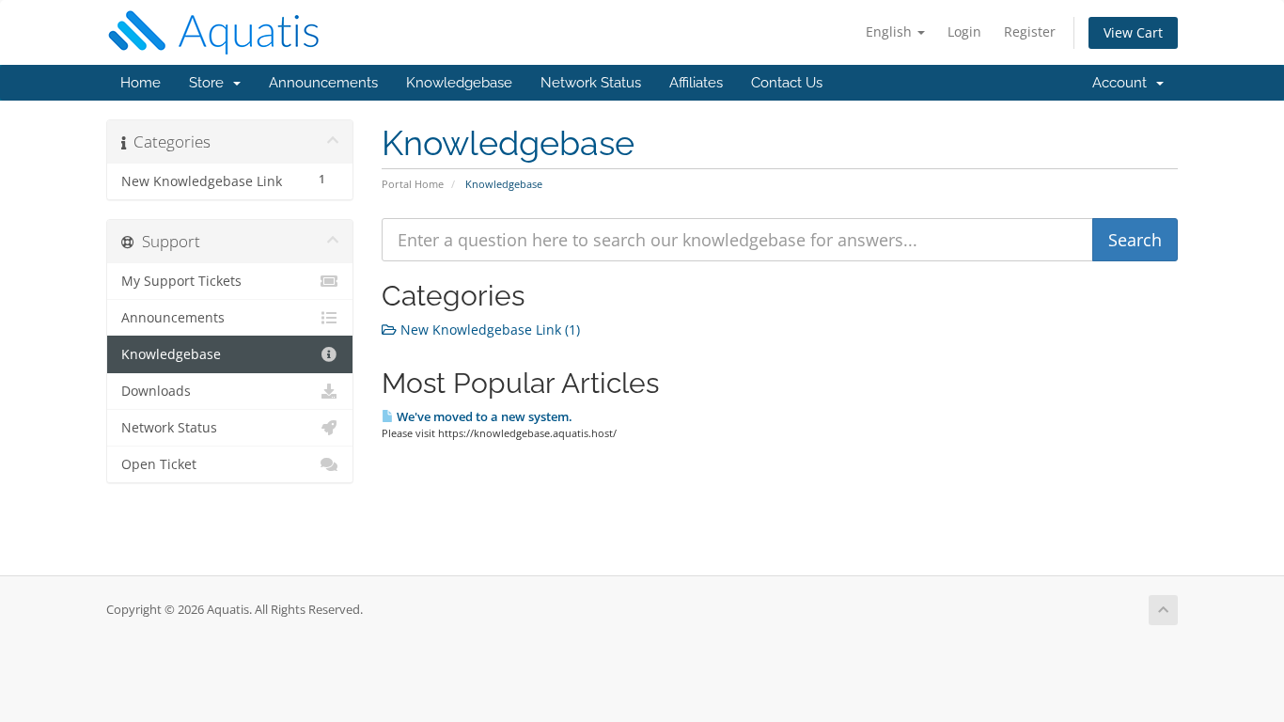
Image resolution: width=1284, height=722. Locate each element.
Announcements (323, 82)
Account (1123, 82)
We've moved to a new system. (483, 416)
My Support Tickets (181, 281)
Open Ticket (158, 464)
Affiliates (696, 82)
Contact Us (786, 82)
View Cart (1133, 32)
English (891, 31)
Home (140, 82)
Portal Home (413, 184)
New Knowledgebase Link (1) (488, 329)
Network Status (590, 82)
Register (1030, 31)
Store (210, 82)
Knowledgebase (459, 82)
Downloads (156, 391)
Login (964, 31)
